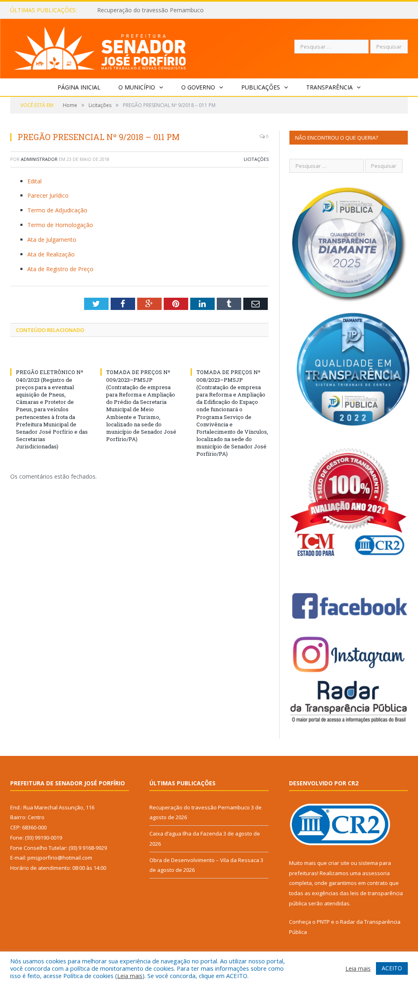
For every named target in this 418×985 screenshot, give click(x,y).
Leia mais (129, 976)
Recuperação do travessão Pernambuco (199, 807)
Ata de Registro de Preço (60, 269)
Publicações (260, 87)
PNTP (323, 921)
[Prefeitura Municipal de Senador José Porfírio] (100, 46)
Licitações (256, 159)
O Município (136, 87)
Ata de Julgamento (51, 239)
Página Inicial (79, 87)
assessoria (376, 873)
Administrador (39, 159)
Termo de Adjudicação (57, 210)
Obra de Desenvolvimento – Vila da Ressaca (204, 860)
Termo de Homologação (60, 225)
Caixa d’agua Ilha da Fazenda (135, 10)
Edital (34, 181)
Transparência (329, 87)
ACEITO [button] (392, 968)
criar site (338, 863)
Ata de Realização (51, 254)
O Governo (198, 87)
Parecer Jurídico (48, 195)
